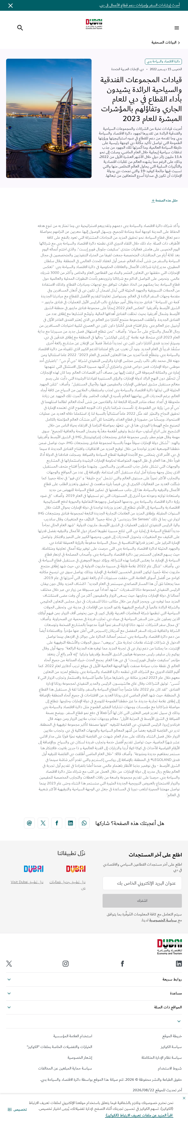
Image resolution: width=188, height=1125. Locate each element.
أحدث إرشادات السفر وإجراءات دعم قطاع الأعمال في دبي (140, 5)
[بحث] (19, 28)
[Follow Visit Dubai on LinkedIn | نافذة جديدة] (179, 964)
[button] (17, 1110)
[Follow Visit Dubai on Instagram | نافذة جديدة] (66, 964)
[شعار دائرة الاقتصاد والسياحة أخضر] (94, 24)
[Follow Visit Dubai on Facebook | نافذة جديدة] (122, 964)
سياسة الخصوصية (163, 920)
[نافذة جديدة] (84, 823)
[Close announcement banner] (10, 5)
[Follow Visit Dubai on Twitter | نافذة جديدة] (9, 964)
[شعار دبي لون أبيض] (169, 947)
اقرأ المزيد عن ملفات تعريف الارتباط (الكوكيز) (139, 1115)
